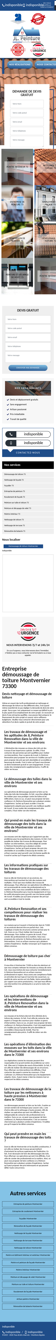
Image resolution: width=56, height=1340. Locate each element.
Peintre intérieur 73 (12, 514)
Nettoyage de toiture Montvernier (28, 1248)
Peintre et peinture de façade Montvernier (28, 1263)
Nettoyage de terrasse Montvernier (28, 1241)
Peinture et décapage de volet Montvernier (28, 1277)
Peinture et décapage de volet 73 (17, 508)
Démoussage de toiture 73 (15, 474)
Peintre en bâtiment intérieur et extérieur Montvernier (28, 1255)
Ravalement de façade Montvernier (28, 1292)
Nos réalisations (19, 65)
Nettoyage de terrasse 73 (14, 526)
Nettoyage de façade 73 (14, 480)
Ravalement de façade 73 (14, 497)
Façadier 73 (9, 486)
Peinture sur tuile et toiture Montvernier (28, 1284)
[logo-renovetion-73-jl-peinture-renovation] (26, 34)
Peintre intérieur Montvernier (28, 1270)
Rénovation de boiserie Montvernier (28, 1306)
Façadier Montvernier (28, 1219)
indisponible (12, 5)
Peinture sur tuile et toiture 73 (16, 503)
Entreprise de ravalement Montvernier (28, 1211)
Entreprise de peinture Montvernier (28, 1204)
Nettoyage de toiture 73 (14, 520)
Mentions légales (38, 1335)
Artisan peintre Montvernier (28, 1299)
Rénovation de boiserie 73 (14, 531)
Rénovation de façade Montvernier (28, 1226)
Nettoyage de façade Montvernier (28, 1233)
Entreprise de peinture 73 (14, 491)
